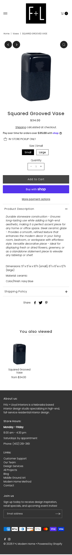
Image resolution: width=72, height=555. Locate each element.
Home (7, 33)
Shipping (20, 127)
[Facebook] (5, 539)
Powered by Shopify (50, 544)
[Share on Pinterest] (46, 302)
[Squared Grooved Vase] (19, 352)
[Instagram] (9, 539)
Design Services (13, 466)
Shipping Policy (16, 291)
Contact (9, 485)
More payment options (36, 199)
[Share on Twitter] (40, 302)
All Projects (10, 470)
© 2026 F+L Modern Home (19, 544)
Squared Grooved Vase (19, 371)
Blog (6, 474)
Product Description (19, 209)
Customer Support (15, 458)
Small (28, 152)
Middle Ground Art (15, 477)
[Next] (16, 44)
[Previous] (8, 44)
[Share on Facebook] (35, 302)
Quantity (36, 160)
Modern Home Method (17, 481)
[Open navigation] (5, 13)
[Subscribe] (58, 514)
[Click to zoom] (63, 44)
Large (42, 152)
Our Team (10, 462)
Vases (16, 33)
